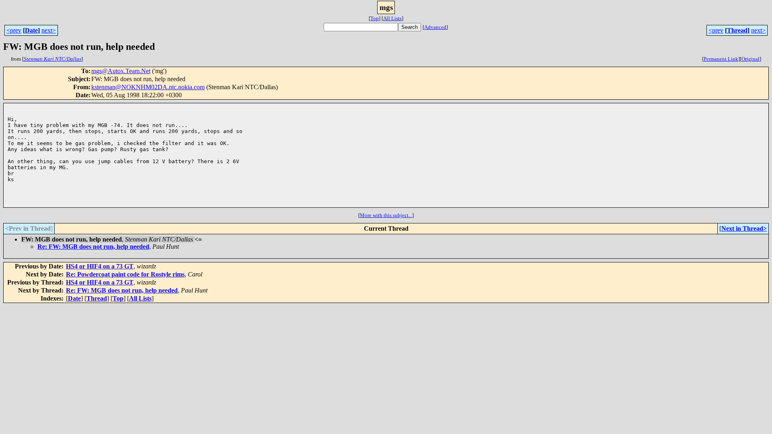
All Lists (392, 18)
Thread (737, 30)
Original (750, 59)
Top (374, 18)
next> (48, 30)
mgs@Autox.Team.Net (120, 71)
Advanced (435, 27)
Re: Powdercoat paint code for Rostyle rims (125, 274)
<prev (13, 30)
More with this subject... (386, 215)
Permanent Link (721, 59)
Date (31, 30)
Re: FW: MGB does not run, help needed (93, 246)
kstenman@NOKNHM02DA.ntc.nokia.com (148, 87)
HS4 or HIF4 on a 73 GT (99, 266)
